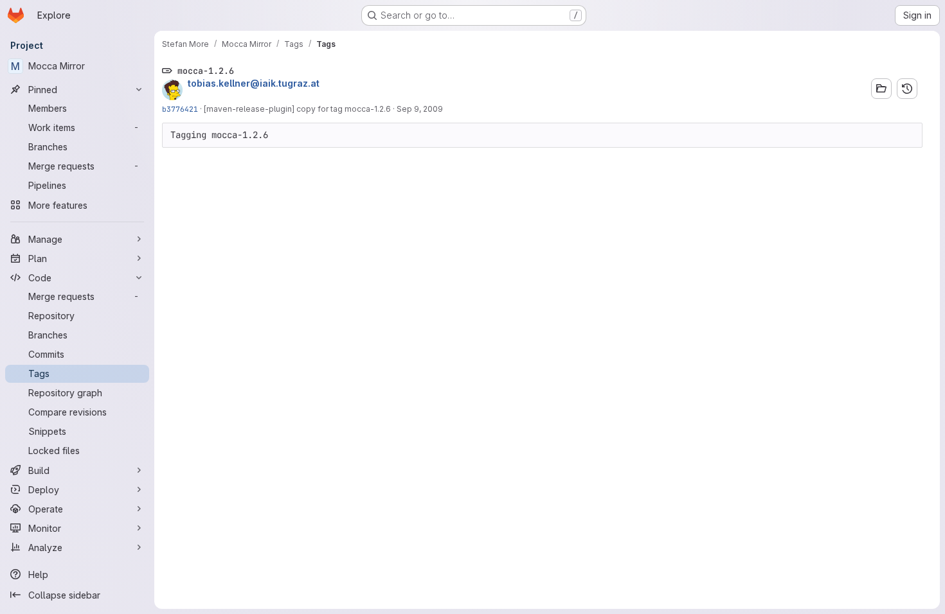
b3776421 (180, 109)
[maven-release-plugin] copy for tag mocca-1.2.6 (297, 109)
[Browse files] (881, 88)
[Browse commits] (907, 88)
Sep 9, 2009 (420, 109)
